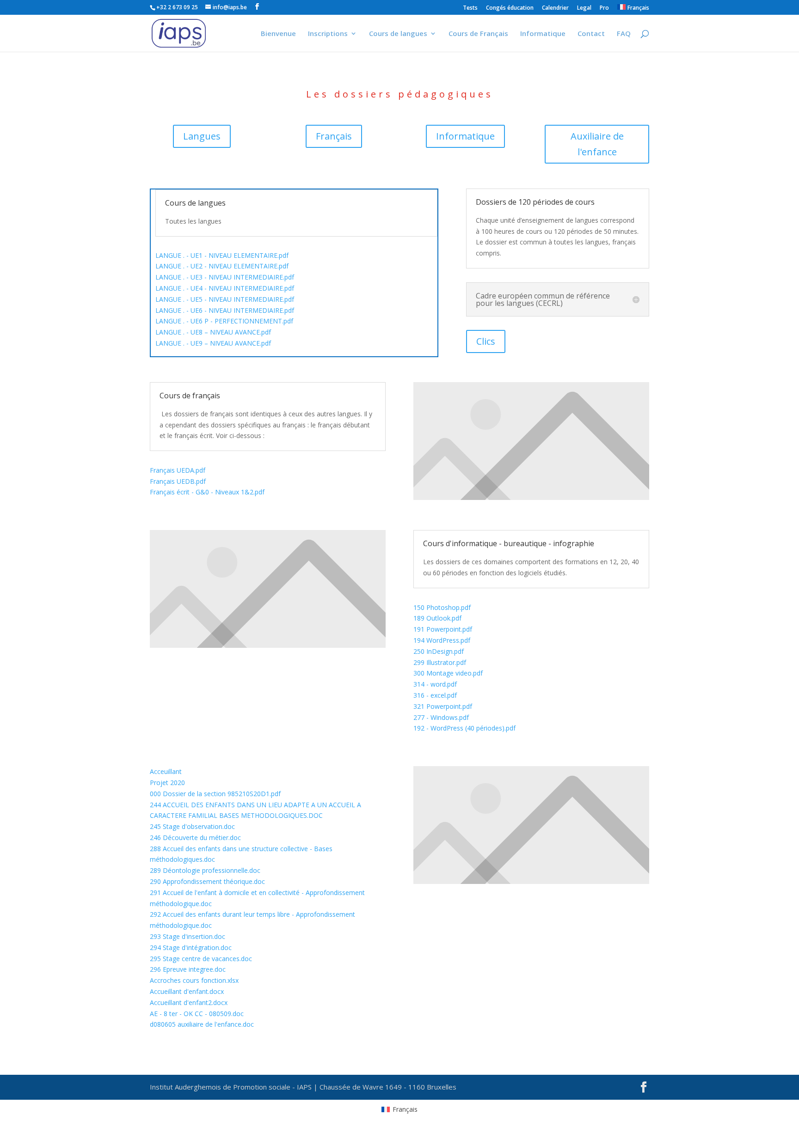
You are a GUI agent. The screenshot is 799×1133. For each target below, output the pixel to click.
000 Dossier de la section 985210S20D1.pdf (215, 793)
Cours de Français (478, 34)
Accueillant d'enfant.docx (187, 991)
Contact (591, 34)
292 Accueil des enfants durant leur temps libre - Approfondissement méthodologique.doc (252, 920)
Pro (604, 8)
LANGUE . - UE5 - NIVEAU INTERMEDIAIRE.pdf (224, 299)
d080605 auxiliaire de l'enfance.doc (202, 1024)
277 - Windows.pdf (441, 717)
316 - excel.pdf (435, 695)
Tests (470, 8)
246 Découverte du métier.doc (195, 837)
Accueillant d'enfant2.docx (188, 1002)
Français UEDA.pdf (177, 470)
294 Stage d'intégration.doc (191, 947)
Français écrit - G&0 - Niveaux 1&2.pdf (207, 491)
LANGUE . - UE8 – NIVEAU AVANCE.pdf (213, 332)
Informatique (542, 34)
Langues (202, 136)
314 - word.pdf (435, 684)
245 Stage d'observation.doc (192, 826)
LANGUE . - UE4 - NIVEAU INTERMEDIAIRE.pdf (224, 288)
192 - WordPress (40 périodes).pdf (464, 728)
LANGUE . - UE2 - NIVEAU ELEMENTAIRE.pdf (222, 266)
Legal (584, 8)
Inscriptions (328, 34)
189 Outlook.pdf (437, 618)
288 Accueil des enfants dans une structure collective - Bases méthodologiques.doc (241, 854)
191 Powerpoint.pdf (442, 629)
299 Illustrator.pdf (439, 662)
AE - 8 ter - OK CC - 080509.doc (197, 1013)
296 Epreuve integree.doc (188, 969)
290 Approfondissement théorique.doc (207, 881)
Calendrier (555, 8)
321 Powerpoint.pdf (442, 706)
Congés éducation (510, 8)
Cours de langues (398, 34)
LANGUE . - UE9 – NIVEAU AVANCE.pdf (213, 343)
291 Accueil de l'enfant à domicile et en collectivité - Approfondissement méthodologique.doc (257, 898)
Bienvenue (278, 34)
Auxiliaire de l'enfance (597, 144)
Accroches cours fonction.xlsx (194, 980)
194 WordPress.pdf (441, 640)
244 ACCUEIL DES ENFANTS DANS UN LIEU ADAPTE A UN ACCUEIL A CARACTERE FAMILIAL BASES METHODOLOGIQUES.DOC (255, 810)
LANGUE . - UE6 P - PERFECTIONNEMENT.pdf (224, 321)
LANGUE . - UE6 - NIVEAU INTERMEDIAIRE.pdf (224, 310)
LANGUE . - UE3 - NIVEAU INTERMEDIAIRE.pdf (224, 277)
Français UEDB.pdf (178, 481)
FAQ (624, 34)
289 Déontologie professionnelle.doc (205, 870)
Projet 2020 (167, 782)
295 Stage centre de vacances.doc (201, 958)
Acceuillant (166, 771)
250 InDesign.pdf (438, 651)
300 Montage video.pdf (448, 673)
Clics (485, 341)
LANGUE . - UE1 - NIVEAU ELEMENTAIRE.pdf (222, 255)
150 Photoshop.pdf (442, 607)
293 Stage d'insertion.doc (187, 936)
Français (334, 136)
